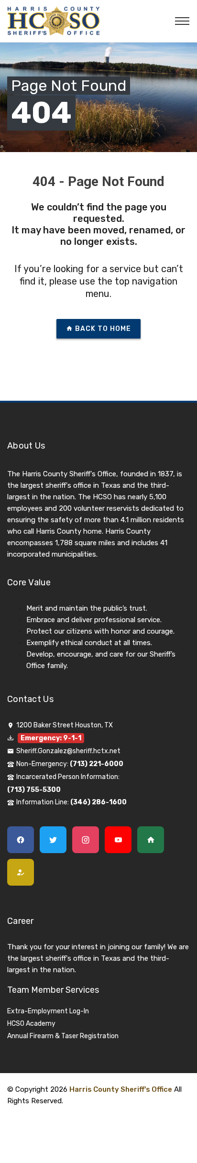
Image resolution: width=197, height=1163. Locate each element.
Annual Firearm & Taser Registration (63, 1036)
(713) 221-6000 (96, 764)
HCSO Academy (31, 1024)
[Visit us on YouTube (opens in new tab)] (121, 842)
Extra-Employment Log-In (48, 1011)
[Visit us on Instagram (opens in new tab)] (88, 842)
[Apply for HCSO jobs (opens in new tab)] (23, 875)
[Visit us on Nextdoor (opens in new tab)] (153, 842)
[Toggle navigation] (182, 21)
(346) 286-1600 (98, 802)
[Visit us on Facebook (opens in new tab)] (23, 842)
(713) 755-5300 (34, 790)
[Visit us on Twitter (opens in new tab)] (56, 842)
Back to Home (102, 329)
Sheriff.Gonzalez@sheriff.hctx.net (68, 751)
